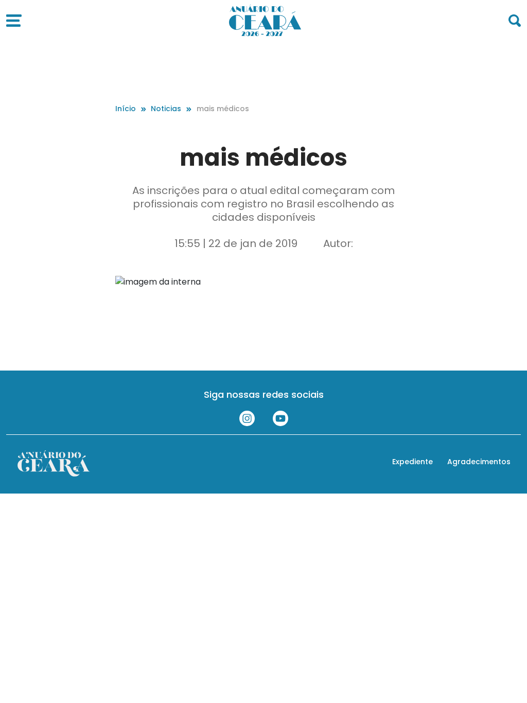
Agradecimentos (479, 461)
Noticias (166, 108)
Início (125, 108)
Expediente (412, 461)
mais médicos (223, 108)
